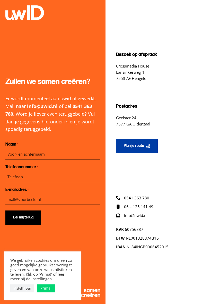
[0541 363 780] (132, 198)
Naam (11, 144)
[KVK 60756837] (129, 229)
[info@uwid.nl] (131, 215)
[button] (137, 146)
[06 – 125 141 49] (134, 207)
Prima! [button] (45, 288)
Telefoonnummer (21, 167)
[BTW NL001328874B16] (137, 238)
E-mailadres (17, 189)
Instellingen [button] (22, 288)
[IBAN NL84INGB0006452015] (142, 247)
